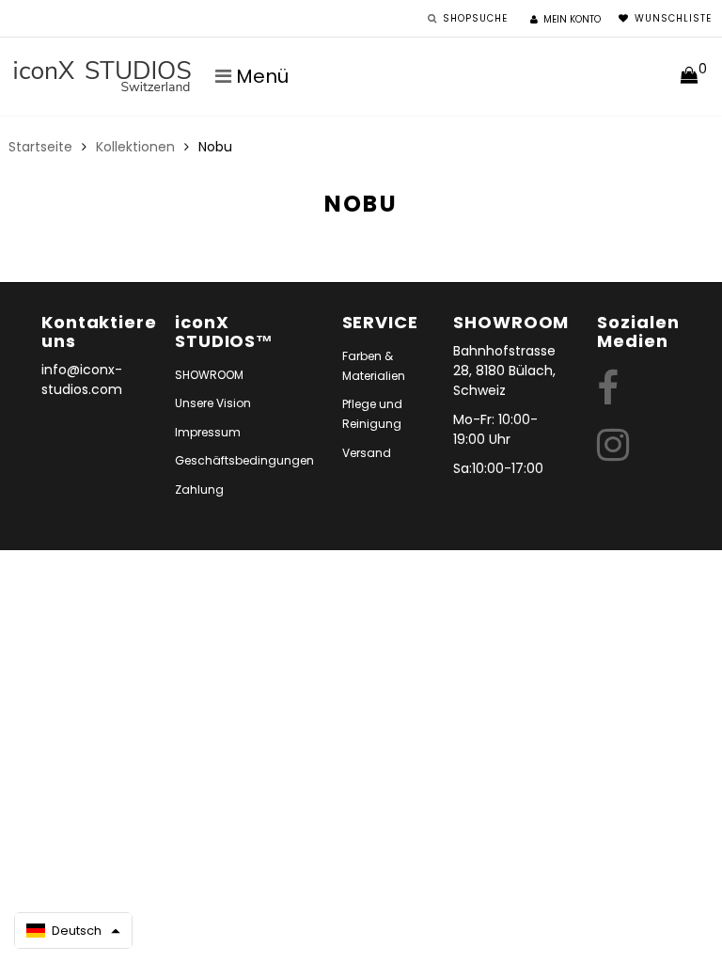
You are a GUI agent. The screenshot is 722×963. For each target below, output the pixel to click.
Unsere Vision (213, 403)
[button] (73, 930)
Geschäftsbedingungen (244, 460)
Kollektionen (135, 146)
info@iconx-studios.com (81, 379)
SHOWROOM (209, 375)
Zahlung (199, 489)
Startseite (40, 146)
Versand (366, 453)
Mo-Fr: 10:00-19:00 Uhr (495, 429)
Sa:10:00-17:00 (498, 468)
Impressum (208, 432)
